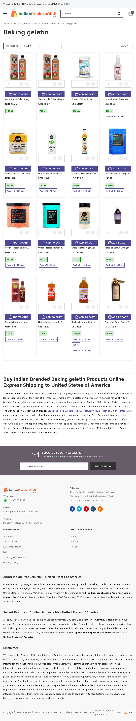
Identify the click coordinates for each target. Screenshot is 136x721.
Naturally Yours (92, 410)
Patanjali (105, 410)
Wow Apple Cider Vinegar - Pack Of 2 (24, 99)
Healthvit (78, 410)
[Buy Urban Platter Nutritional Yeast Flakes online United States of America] (18, 141)
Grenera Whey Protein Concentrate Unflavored (95, 99)
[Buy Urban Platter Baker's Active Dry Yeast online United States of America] (18, 216)
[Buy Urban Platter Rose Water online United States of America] (118, 67)
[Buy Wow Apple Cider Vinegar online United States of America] (51, 67)
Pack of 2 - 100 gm (15, 191)
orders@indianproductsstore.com (20, 511)
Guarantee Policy (12, 546)
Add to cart (20, 94)
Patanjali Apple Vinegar (17, 322)
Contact (74, 541)
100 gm (9, 185)
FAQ (5, 551)
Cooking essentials (50, 23)
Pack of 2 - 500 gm (115, 265)
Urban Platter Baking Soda (118, 173)
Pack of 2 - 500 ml (81, 191)
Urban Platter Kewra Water (52, 173)
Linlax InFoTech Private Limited (80, 712)
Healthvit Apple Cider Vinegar (86, 322)
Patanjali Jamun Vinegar (117, 247)
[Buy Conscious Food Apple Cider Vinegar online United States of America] (118, 290)
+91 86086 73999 (17, 500)
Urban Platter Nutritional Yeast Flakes (24, 173)
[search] (119, 14)
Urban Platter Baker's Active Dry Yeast (24, 247)
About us (8, 536)
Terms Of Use (10, 541)
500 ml (76, 185)
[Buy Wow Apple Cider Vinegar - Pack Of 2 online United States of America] (18, 67)
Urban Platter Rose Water (118, 99)
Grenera (69, 410)
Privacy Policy (10, 562)
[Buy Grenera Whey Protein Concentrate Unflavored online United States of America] (84, 67)
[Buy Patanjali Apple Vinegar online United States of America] (18, 290)
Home (7, 23)
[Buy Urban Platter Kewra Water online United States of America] (51, 141)
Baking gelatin (70, 23)
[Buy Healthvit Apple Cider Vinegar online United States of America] (84, 290)
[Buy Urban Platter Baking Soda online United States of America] (118, 141)
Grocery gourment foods (25, 23)
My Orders (75, 546)
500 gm (109, 259)
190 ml (109, 111)
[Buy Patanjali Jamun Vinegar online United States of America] (118, 216)
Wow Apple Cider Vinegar (51, 99)
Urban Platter (118, 410)
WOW (129, 410)
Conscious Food (55, 410)
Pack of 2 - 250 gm (114, 191)
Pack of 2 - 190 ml (114, 116)
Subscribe (101, 466)
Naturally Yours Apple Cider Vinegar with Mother (63, 322)
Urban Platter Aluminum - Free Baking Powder (61, 247)
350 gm (76, 111)
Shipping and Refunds (14, 557)
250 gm (109, 185)
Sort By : (29, 46)
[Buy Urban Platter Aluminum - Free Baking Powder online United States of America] (51, 216)
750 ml (9, 111)
